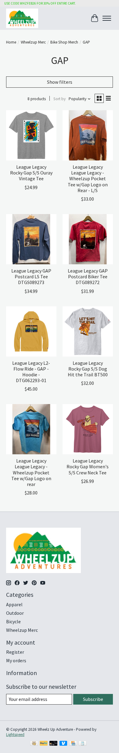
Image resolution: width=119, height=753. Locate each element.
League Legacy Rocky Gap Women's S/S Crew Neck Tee (88, 466)
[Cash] (34, 744)
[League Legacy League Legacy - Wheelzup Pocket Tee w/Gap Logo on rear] (31, 429)
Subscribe (93, 699)
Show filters (59, 82)
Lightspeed (15, 734)
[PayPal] (44, 744)
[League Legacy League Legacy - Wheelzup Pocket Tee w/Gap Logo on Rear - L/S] (88, 135)
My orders (16, 660)
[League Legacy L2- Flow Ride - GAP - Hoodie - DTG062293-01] (31, 331)
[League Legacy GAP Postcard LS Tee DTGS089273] (31, 239)
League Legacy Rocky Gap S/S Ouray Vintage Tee (31, 172)
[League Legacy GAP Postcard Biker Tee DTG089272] (88, 239)
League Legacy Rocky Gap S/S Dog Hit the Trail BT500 (88, 369)
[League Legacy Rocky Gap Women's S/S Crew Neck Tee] (88, 429)
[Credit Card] (73, 744)
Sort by (59, 98)
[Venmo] (63, 744)
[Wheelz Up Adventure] (22, 18)
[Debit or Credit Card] (53, 744)
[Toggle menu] (107, 18)
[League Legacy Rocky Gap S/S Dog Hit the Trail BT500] (88, 331)
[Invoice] (82, 744)
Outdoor (15, 613)
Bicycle (13, 621)
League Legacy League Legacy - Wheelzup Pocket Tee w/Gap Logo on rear (31, 472)
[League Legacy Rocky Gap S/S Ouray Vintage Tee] (31, 135)
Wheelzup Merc (33, 42)
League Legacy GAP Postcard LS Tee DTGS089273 (31, 276)
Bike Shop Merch (64, 42)
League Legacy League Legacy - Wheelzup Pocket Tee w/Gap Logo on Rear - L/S (88, 178)
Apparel (14, 604)
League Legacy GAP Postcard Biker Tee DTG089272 (88, 276)
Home (11, 42)
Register (15, 652)
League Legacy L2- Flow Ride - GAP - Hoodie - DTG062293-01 (31, 372)
